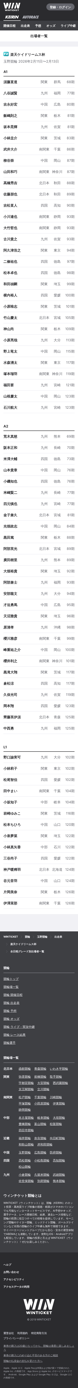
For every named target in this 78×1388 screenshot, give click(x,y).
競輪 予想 (9, 1011)
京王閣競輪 (26, 1089)
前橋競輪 (40, 1076)
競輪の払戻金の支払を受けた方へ (22, 1361)
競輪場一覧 (11, 987)
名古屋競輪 (26, 1117)
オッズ (50, 25)
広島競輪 (40, 1152)
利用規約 (22, 1333)
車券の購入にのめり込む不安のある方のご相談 (30, 1355)
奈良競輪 (40, 1138)
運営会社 (8, 1333)
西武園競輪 (60, 1083)
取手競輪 (56, 1076)
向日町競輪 (57, 1138)
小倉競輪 (25, 1174)
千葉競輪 (40, 1097)
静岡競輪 (25, 1109)
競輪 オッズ (11, 1019)
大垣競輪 (59, 1117)
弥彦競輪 (25, 1076)
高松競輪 (25, 1160)
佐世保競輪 (26, 1181)
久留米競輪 (41, 1174)
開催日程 (9, 25)
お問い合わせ (11, 1272)
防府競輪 (56, 1152)
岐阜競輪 (43, 1117)
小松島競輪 (41, 1160)
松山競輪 (25, 1166)
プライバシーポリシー (16, 1338)
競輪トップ (11, 979)
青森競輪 (40, 1068)
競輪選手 (9, 1043)
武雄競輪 (59, 1174)
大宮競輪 (43, 1083)
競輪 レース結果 (14, 1035)
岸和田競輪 (44, 1144)
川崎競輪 (56, 1097)
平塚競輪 (25, 1103)
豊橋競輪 (25, 1124)
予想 (38, 25)
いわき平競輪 (59, 1068)
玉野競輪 (25, 1152)
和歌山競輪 (26, 1144)
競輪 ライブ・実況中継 (19, 1027)
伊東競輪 (59, 1103)
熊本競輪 (59, 1181)
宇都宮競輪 (26, 1083)
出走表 (25, 25)
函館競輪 (25, 1068)
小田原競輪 (41, 1103)
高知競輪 (59, 1160)
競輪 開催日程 (13, 995)
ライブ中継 (68, 25)
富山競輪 (40, 1124)
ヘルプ (7, 1264)
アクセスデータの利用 (16, 1286)
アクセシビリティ (13, 1279)
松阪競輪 (56, 1124)
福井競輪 (25, 1138)
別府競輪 (43, 1181)
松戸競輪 (25, 1097)
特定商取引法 (39, 1333)
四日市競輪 (26, 1130)
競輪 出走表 (11, 1003)
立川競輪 (43, 1089)
